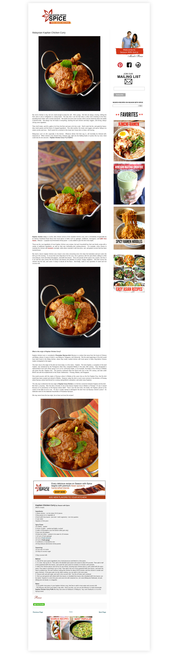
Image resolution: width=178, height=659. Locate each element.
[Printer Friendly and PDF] (39, 605)
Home (71, 612)
